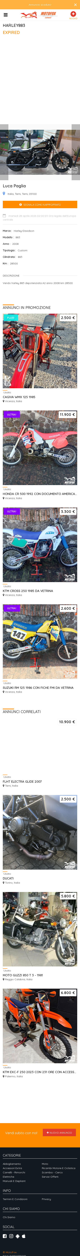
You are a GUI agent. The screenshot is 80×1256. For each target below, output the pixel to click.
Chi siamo (9, 1217)
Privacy (46, 1199)
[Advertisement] (40, 81)
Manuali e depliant (14, 1181)
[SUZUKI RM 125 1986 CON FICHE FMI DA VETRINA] (40, 641)
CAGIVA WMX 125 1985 (19, 397)
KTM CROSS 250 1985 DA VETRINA (28, 591)
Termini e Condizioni (15, 1199)
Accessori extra (12, 1168)
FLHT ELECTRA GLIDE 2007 (22, 781)
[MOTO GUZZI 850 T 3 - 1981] (40, 929)
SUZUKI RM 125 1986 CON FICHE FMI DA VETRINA (38, 688)
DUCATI (8, 878)
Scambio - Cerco (52, 1172)
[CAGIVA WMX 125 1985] (40, 351)
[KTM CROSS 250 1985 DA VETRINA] (40, 544)
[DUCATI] (40, 832)
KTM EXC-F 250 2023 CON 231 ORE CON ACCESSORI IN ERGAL (40, 1072)
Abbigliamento (12, 1164)
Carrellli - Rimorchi (14, 1172)
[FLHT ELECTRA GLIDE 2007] (40, 745)
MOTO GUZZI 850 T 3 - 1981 (23, 975)
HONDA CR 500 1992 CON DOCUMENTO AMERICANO (40, 494)
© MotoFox (10, 1252)
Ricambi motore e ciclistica (58, 1168)
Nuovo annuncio (61, 1132)
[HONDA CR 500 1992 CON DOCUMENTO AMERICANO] (40, 447)
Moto (45, 1164)
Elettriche (8, 1176)
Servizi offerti (50, 1176)
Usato (7, 392)
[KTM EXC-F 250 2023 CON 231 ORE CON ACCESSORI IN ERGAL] (40, 1026)
